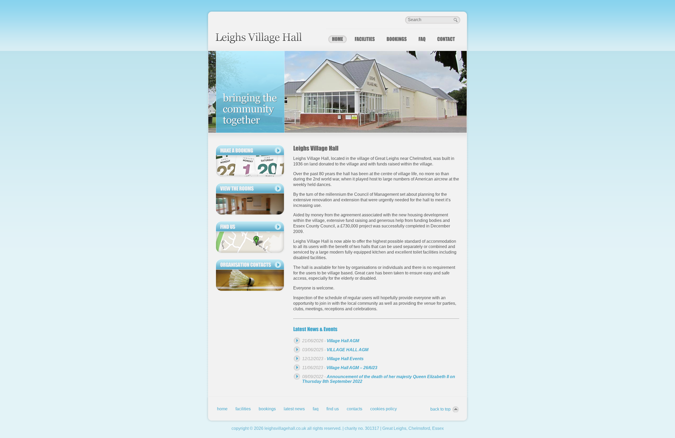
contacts (354, 409)
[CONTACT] (446, 39)
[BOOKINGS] (397, 39)
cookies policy (383, 409)
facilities (243, 409)
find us (332, 409)
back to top (440, 409)
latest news (294, 409)
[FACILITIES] (365, 39)
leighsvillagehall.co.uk (285, 428)
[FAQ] (422, 39)
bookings (267, 409)
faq (316, 409)
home (222, 409)
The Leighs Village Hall (259, 37)
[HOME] (337, 39)
